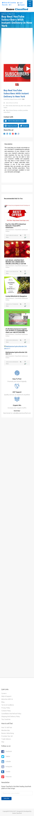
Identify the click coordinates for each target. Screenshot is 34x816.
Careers (4, 693)
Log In (21, 2)
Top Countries (5, 719)
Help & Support (6, 696)
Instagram (9, 766)
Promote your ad (7, 736)
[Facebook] (4, 134)
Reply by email (12, 126)
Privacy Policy (5, 708)
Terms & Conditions (7, 705)
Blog (2, 702)
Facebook (9, 751)
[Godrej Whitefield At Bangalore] (17, 285)
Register (22, 5)
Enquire (25, 126)
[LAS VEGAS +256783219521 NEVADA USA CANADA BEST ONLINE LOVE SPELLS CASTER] (17, 249)
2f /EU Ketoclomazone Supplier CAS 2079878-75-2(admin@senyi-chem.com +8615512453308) (17, 330)
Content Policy (6, 710)
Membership (5, 730)
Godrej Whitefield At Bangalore (16, 296)
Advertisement (10, 229)
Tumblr (8, 771)
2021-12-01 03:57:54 (12, 271)
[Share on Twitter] (10, 134)
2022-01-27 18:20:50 (12, 304)
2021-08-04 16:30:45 (12, 235)
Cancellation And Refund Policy (11, 713)
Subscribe (6, 798)
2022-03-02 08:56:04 (12, 362)
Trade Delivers (6, 739)
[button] (6, 74)
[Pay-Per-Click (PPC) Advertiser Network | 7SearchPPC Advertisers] (17, 213)
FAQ (2, 742)
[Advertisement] (17, 47)
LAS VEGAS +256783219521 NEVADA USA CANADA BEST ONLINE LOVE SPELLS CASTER (16, 261)
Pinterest (9, 776)
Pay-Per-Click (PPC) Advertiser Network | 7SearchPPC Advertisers (16, 225)
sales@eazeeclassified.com (22, 413)
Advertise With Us (7, 699)
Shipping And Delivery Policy (10, 716)
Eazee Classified (17, 813)
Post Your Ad (30, 3)
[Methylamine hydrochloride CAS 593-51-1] (17, 347)
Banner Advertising (7, 733)
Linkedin (8, 761)
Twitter (8, 756)
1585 (22, 99)
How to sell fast (6, 727)
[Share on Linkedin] (7, 134)
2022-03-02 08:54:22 (12, 340)
